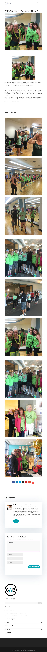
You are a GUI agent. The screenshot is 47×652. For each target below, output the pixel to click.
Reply (16, 521)
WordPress (32, 650)
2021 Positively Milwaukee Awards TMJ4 (13, 613)
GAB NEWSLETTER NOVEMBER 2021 (12, 615)
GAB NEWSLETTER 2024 (10, 610)
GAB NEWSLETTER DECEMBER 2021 (12, 612)
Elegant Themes (20, 650)
